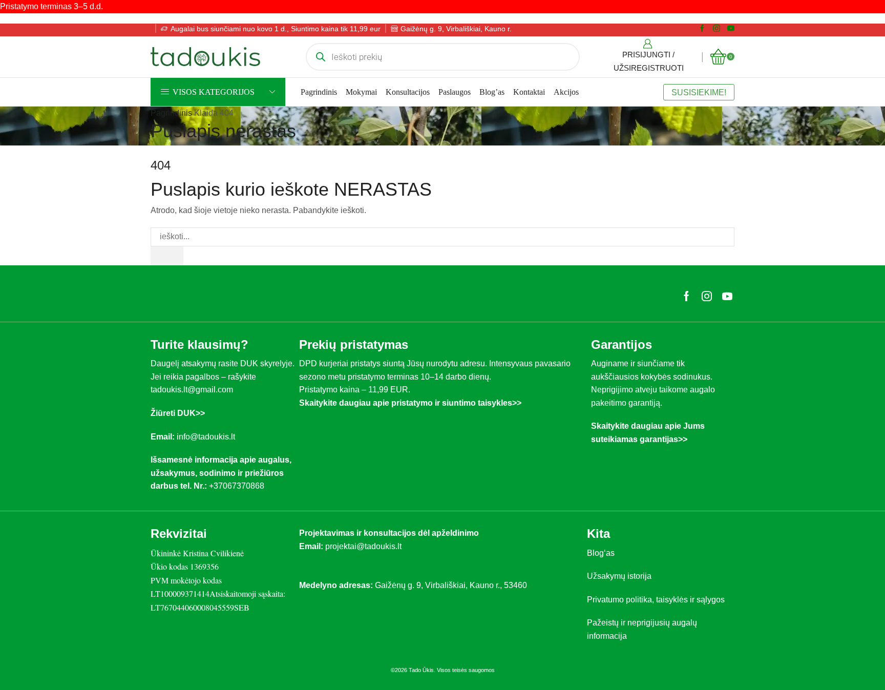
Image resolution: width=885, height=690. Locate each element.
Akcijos (566, 92)
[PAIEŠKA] (167, 255)
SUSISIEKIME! (698, 92)
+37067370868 (238, 486)
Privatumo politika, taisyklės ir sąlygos (656, 599)
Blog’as (491, 92)
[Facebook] (702, 29)
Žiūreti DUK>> (178, 413)
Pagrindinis (319, 92)
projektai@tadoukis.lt (363, 546)
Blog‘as (601, 553)
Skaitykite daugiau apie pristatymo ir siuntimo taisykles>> (410, 403)
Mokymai (361, 92)
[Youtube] (730, 29)
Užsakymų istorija (619, 576)
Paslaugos (454, 92)
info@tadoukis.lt (206, 436)
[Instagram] (716, 29)
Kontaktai (529, 92)
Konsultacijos (408, 92)
